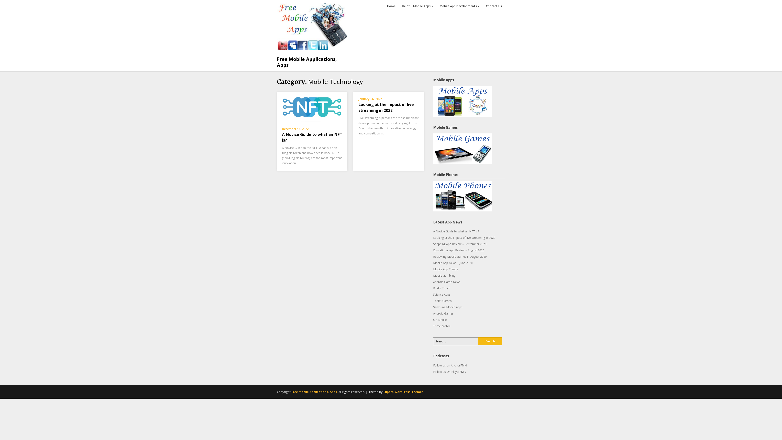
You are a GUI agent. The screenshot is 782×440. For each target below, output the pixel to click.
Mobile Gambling (444, 275)
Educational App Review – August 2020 (458, 250)
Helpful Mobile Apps (416, 6)
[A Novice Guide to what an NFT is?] (312, 107)
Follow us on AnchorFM (449, 365)
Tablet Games (442, 301)
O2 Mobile (440, 320)
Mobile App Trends (445, 269)
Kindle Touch (441, 288)
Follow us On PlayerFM (448, 372)
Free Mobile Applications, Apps (307, 62)
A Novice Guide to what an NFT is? (456, 231)
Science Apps (441, 294)
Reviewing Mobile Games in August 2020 (460, 256)
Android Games (443, 313)
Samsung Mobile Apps (447, 307)
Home (391, 6)
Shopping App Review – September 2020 (460, 244)
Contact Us (494, 6)
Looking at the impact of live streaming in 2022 (464, 238)
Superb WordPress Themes (403, 392)
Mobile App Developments (458, 6)
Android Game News (446, 282)
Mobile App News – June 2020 (453, 263)
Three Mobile (442, 326)
